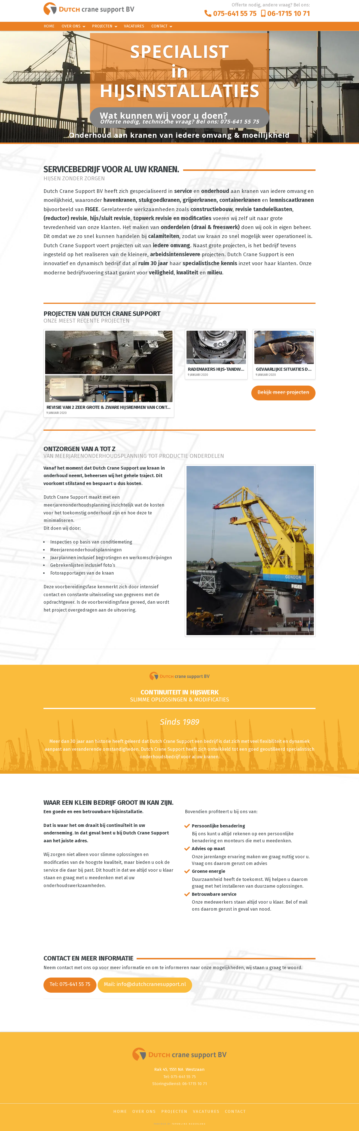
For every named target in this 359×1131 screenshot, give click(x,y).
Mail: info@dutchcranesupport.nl (145, 984)
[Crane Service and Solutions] (89, 8)
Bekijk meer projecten (283, 392)
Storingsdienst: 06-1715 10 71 (179, 1083)
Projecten (174, 1111)
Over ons (144, 1111)
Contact (235, 1111)
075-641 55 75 (234, 14)
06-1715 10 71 (288, 14)
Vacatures (206, 1111)
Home (120, 1111)
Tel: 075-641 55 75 (70, 984)
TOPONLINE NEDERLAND (189, 1124)
